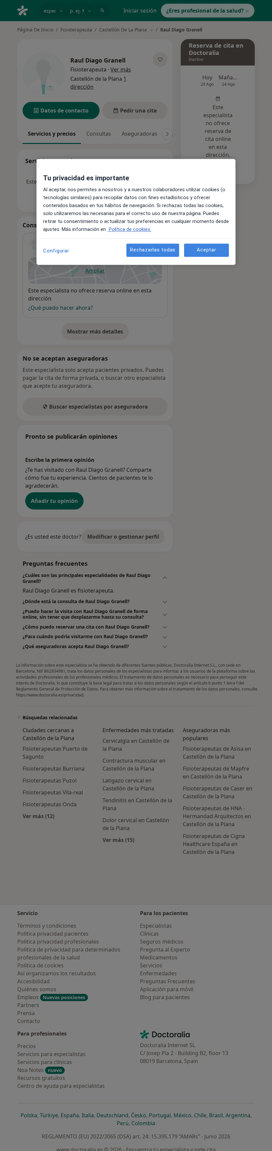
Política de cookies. (129, 229)
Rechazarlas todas (152, 250)
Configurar (56, 251)
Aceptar (206, 250)
